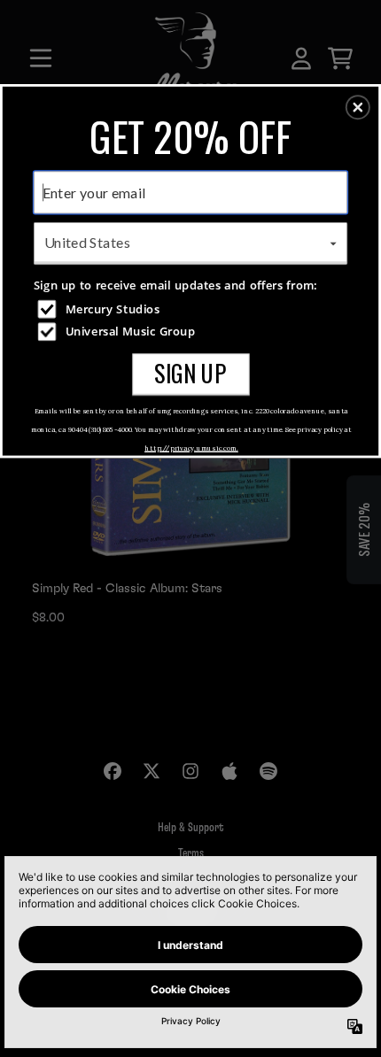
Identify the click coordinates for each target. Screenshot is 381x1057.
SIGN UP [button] (190, 373)
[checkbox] (193, 309)
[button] (358, 107)
